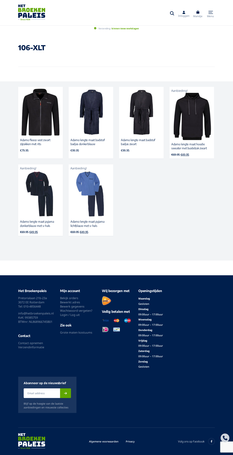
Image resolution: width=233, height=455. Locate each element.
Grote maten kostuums (76, 332)
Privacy (130, 441)
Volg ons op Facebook (191, 441)
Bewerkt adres (70, 302)
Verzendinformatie (31, 347)
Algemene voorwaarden (104, 441)
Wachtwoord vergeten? (76, 311)
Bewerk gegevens (72, 306)
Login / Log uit (70, 315)
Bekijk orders (69, 298)
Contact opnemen (30, 343)
